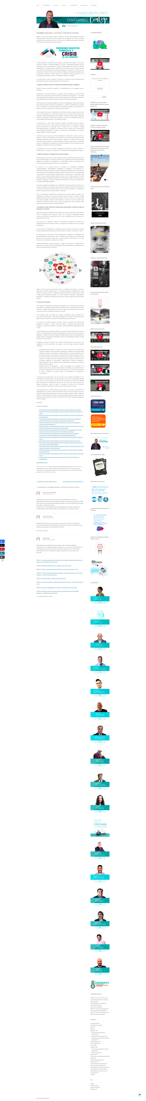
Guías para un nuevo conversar (98, 1036)
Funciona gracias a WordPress (42, 1098)
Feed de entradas (94, 1085)
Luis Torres (92, 1007)
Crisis (91, 1027)
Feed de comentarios (95, 1087)
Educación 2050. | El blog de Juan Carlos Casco (54, 578)
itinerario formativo (64, 470)
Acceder (92, 1083)
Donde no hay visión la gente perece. (46, 481)
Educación (70, 466)
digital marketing (94, 1003)
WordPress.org (93, 1089)
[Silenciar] (105, 341)
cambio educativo (40, 468)
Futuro (92, 1045)
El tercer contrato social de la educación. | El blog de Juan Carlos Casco (60, 569)
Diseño (92, 1028)
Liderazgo (92, 1047)
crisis (70, 468)
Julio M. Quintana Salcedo (49, 492)
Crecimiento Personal (95, 1025)
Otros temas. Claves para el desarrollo (99, 1056)
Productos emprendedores (96, 1060)
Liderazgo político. (95, 1052)
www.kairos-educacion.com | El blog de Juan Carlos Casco (56, 565)
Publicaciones (84, 5)
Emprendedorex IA (94, 1041)
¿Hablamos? (94, 5)
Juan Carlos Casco (73, 470)
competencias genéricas (62, 468)
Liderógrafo (93, 1054)
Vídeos (92, 1074)
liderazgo (79, 470)
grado (58, 470)
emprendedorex (40, 470)
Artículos (55, 5)
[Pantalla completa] (107, 341)
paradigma (38, 472)
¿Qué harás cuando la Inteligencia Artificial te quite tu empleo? (99, 999)
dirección (78, 468)
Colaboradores (73, 5)
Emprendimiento (94, 1043)
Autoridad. (99, 1007)
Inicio (37, 5)
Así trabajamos (46, 5)
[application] (99, 337)
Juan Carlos (53, 472)
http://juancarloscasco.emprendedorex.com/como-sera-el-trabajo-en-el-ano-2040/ (60, 410)
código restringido (53, 468)
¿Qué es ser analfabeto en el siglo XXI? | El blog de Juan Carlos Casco (59, 587)
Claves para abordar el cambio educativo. (58, 466)
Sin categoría (93, 1072)
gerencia (54, 470)
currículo (73, 468)
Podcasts (63, 5)
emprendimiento (48, 470)
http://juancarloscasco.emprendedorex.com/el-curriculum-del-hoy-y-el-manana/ (59, 441)
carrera (46, 468)
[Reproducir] (92, 341)
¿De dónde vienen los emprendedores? (73, 481)
